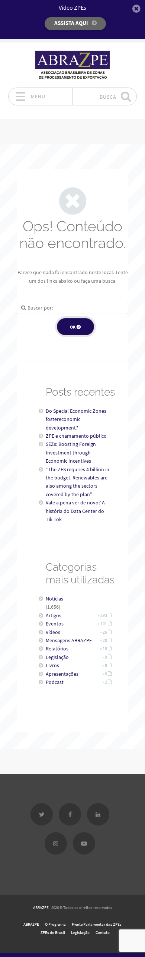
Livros (52, 665)
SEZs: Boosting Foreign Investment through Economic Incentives (71, 452)
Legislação (57, 657)
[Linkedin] (98, 814)
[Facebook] (70, 814)
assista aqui (71, 22)
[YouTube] (84, 843)
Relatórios (57, 648)
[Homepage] (72, 65)
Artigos (53, 615)
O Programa (55, 924)
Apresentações (62, 674)
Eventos (55, 623)
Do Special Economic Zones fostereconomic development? (76, 419)
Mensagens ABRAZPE (69, 640)
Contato (103, 932)
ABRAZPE (41, 907)
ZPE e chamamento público (76, 435)
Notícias (54, 598)
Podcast (55, 682)
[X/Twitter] (41, 814)
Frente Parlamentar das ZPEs (97, 924)
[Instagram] (56, 843)
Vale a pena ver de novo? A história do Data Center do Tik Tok (75, 511)
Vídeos (53, 632)
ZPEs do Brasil (53, 932)
